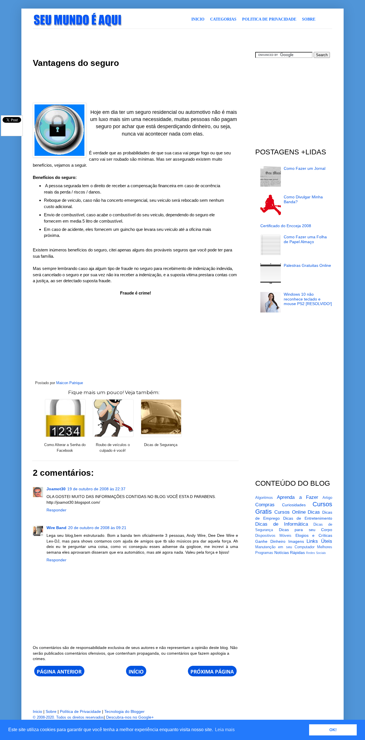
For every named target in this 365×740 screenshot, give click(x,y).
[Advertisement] (136, 39)
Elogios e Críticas (313, 535)
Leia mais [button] (225, 729)
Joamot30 (56, 489)
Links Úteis (319, 541)
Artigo (327, 498)
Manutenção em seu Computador (285, 547)
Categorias (223, 19)
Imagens (296, 541)
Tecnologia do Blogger (124, 711)
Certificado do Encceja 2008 (285, 225)
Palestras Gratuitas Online (307, 265)
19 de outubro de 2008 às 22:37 (96, 489)
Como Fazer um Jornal (304, 168)
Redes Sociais (316, 553)
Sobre (308, 19)
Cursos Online (290, 512)
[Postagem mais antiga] (212, 675)
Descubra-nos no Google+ (130, 717)
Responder (56, 510)
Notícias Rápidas (289, 552)
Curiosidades (294, 505)
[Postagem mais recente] (59, 675)
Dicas (314, 512)
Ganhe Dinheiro (270, 541)
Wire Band (56, 527)
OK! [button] (333, 729)
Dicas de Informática (281, 524)
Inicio (197, 19)
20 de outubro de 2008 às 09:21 (97, 527)
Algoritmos (264, 498)
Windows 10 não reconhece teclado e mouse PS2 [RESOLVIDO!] (308, 299)
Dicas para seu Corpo (305, 529)
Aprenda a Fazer (297, 497)
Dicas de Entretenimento (307, 518)
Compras (265, 504)
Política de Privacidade (80, 711)
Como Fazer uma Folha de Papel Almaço (305, 239)
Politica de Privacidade (269, 19)
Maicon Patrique (69, 383)
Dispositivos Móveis (273, 536)
